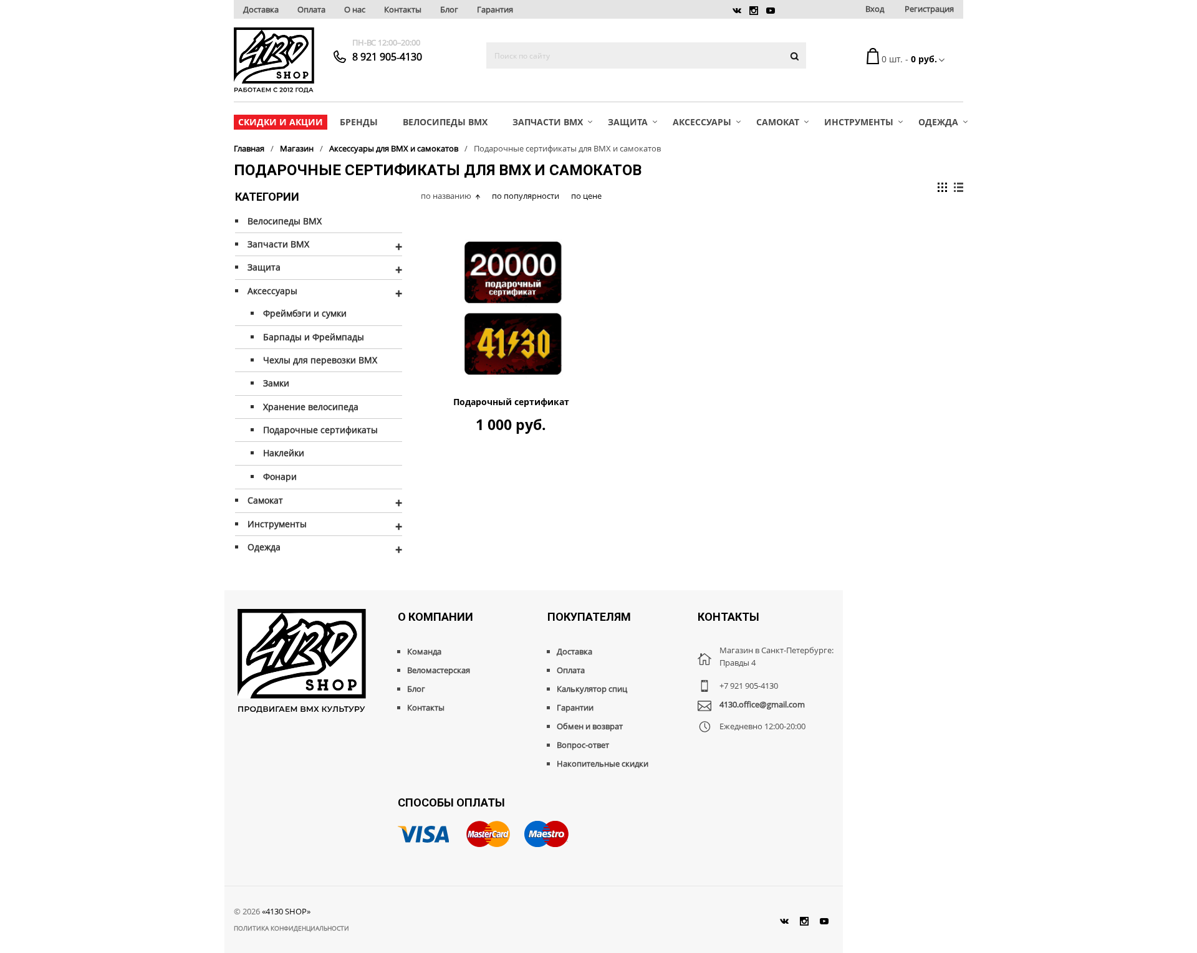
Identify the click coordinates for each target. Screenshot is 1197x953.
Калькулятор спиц (592, 688)
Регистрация (929, 8)
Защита (628, 122)
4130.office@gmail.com (762, 704)
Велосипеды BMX (445, 122)
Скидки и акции (280, 122)
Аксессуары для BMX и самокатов (393, 148)
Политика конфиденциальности (291, 928)
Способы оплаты (451, 802)
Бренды (359, 122)
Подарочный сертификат (511, 402)
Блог (449, 9)
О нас (354, 9)
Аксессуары (702, 122)
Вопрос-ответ (583, 744)
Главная (249, 148)
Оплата (311, 9)
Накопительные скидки (602, 763)
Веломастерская (438, 670)
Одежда (938, 122)
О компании (435, 616)
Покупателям (589, 616)
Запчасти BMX (547, 122)
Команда (424, 651)
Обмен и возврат (590, 726)
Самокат (777, 122)
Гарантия (495, 9)
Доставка (261, 9)
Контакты (402, 9)
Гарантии (575, 707)
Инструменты (858, 122)
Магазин (297, 148)
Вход (874, 8)
